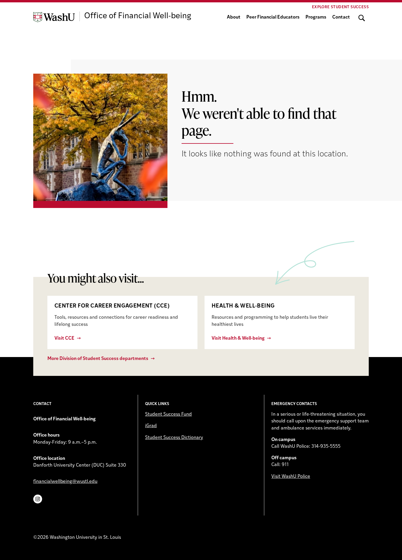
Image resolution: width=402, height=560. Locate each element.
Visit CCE (64, 338)
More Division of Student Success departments (97, 358)
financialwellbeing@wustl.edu (65, 481)
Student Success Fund (168, 414)
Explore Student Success (340, 7)
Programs (315, 17)
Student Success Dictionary (174, 437)
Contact (341, 17)
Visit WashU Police (290, 476)
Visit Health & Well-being (238, 338)
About (233, 17)
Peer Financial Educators (273, 17)
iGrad (151, 426)
